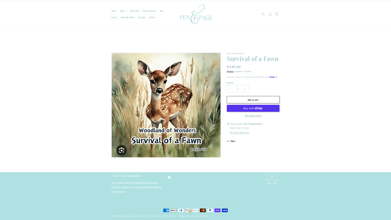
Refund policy (143, 216)
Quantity (230, 82)
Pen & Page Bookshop (126, 216)
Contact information (200, 216)
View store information (239, 132)
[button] (123, 11)
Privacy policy (156, 216)
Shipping (230, 71)
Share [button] (232, 141)
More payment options (253, 115)
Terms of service (170, 216)
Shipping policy (184, 216)
